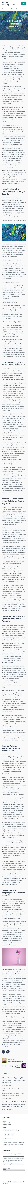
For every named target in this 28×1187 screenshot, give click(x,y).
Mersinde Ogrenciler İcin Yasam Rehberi (14, 1102)
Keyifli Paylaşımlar (8, 3)
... (12, 1082)
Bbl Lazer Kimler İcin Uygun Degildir (12, 1078)
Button (23, 3)
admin (10, 30)
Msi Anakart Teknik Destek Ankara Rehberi (13, 1156)
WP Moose (5, 1183)
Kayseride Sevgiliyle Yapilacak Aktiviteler (13, 1164)
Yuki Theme (15, 1181)
